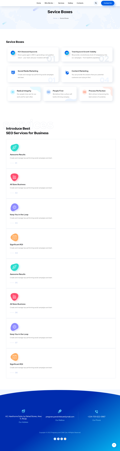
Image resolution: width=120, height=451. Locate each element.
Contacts (80, 3)
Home (39, 3)
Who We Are (49, 3)
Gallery (70, 3)
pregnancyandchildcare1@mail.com (60, 416)
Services (61, 3)
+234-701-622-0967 (96, 416)
